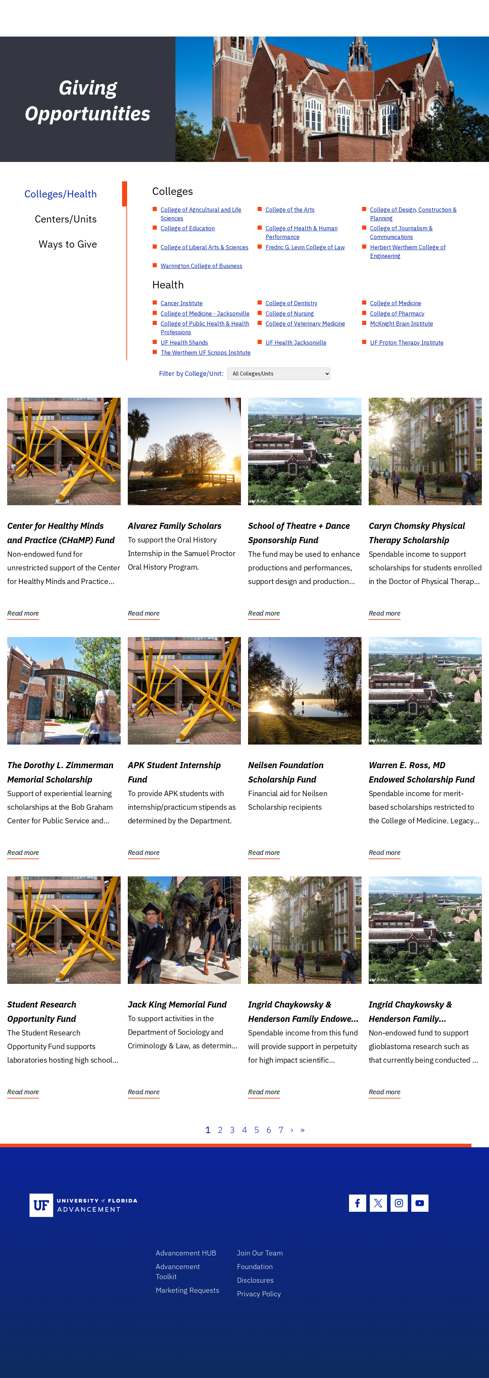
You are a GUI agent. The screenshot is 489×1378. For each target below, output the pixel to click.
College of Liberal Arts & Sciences (204, 247)
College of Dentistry (292, 303)
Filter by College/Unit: (191, 373)
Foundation (255, 1266)
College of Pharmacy (397, 313)
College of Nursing (290, 313)
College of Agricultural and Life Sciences (201, 214)
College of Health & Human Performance (302, 232)
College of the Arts (290, 209)
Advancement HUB (186, 1253)
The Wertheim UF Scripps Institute (206, 352)
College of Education (188, 228)
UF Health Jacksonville (296, 342)
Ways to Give (68, 243)
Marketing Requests (187, 1290)
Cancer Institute (182, 303)
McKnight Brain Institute (401, 323)
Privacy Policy (259, 1293)
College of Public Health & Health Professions (205, 328)
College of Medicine (395, 303)
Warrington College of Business (201, 265)
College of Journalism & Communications (401, 232)
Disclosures (255, 1280)
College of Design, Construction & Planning (413, 214)
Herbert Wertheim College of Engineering (408, 251)
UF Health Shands (184, 342)
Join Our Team (260, 1253)
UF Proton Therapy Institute (407, 342)
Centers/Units (66, 218)
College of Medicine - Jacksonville (205, 313)
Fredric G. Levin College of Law (305, 247)
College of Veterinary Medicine (305, 323)
